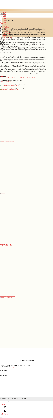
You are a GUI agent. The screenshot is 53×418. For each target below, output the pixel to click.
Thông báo (3, 413)
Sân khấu (5, 411)
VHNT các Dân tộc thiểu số (7, 412)
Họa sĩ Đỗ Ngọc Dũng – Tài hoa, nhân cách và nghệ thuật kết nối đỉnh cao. (12, 86)
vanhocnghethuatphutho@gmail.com (10, 367)
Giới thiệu (4, 16)
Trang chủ (4, 12)
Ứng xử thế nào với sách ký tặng (5, 244)
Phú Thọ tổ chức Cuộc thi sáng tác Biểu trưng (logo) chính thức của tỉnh (12, 139)
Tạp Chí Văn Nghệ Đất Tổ (5, 414)
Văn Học (5, 408)
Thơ (4, 407)
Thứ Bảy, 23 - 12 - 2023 (3, 22)
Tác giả (3, 18)
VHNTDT (4, 415)
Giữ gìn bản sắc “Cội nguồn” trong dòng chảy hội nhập (9, 191)
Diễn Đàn (2, 23)
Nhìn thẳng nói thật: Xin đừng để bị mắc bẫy (7, 296)
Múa (4, 410)
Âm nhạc (5, 409)
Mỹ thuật (5, 18)
